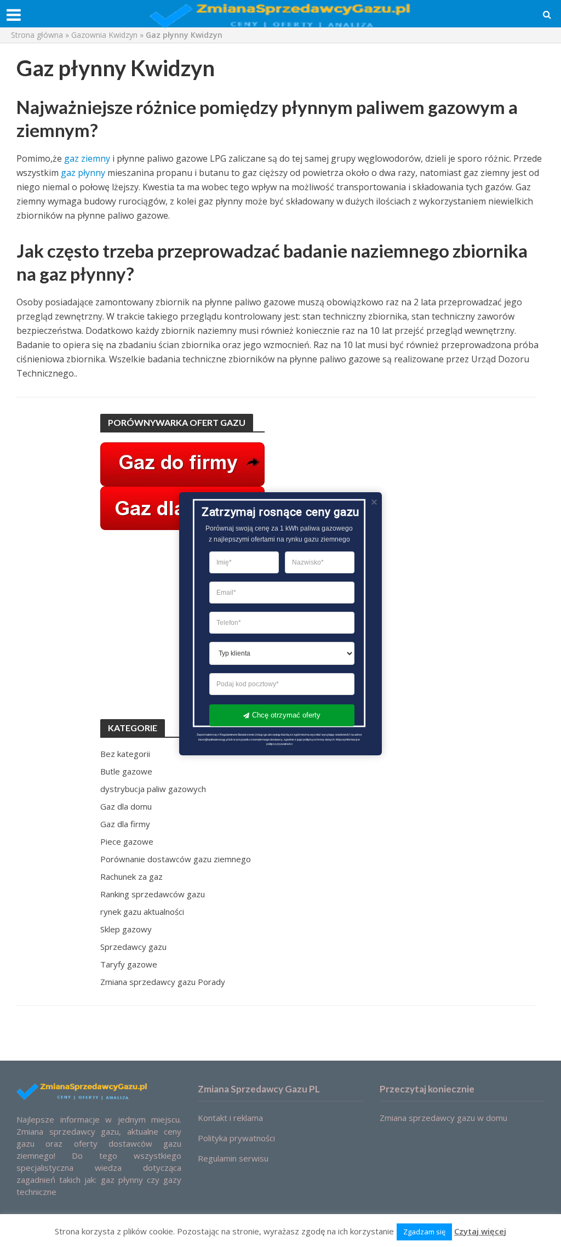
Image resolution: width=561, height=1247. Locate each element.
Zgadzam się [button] (424, 1232)
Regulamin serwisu (233, 1158)
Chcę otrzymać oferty (286, 715)
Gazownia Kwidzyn (104, 35)
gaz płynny (83, 173)
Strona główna (37, 35)
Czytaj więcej (480, 1231)
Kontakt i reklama (230, 1117)
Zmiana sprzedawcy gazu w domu (443, 1117)
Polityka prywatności (236, 1137)
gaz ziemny (87, 158)
